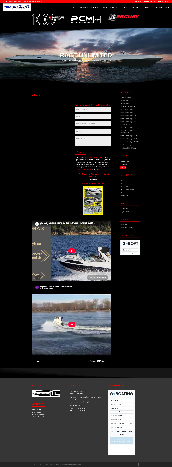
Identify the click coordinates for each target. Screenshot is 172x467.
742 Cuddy (124, 164)
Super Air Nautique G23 (128, 119)
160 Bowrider (124, 161)
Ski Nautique (124, 103)
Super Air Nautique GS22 (128, 139)
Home (74, 7)
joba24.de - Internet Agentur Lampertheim (67, 465)
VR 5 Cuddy (124, 186)
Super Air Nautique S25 (128, 116)
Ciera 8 (123, 167)
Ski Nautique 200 (126, 100)
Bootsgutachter (161, 7)
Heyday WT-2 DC (125, 209)
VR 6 (121, 192)
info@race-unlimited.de (84, 169)
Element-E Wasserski (127, 228)
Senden (80, 152)
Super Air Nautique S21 (128, 109)
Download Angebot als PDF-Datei (93, 183)
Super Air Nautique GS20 (128, 136)
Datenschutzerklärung (149, 1)
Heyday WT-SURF (126, 212)
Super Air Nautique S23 (128, 113)
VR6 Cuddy (124, 196)
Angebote (94, 7)
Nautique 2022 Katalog (128, 148)
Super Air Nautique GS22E (129, 142)
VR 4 (121, 180)
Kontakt (160, 1)
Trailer (135, 7)
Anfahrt (167, 1)
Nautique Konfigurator (127, 145)
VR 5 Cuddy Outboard (127, 189)
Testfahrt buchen (126, 97)
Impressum (138, 1)
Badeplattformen (111, 7)
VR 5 (121, 183)
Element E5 (124, 225)
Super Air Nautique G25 (128, 127)
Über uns (83, 7)
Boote (124, 7)
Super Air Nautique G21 (128, 106)
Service (146, 7)
